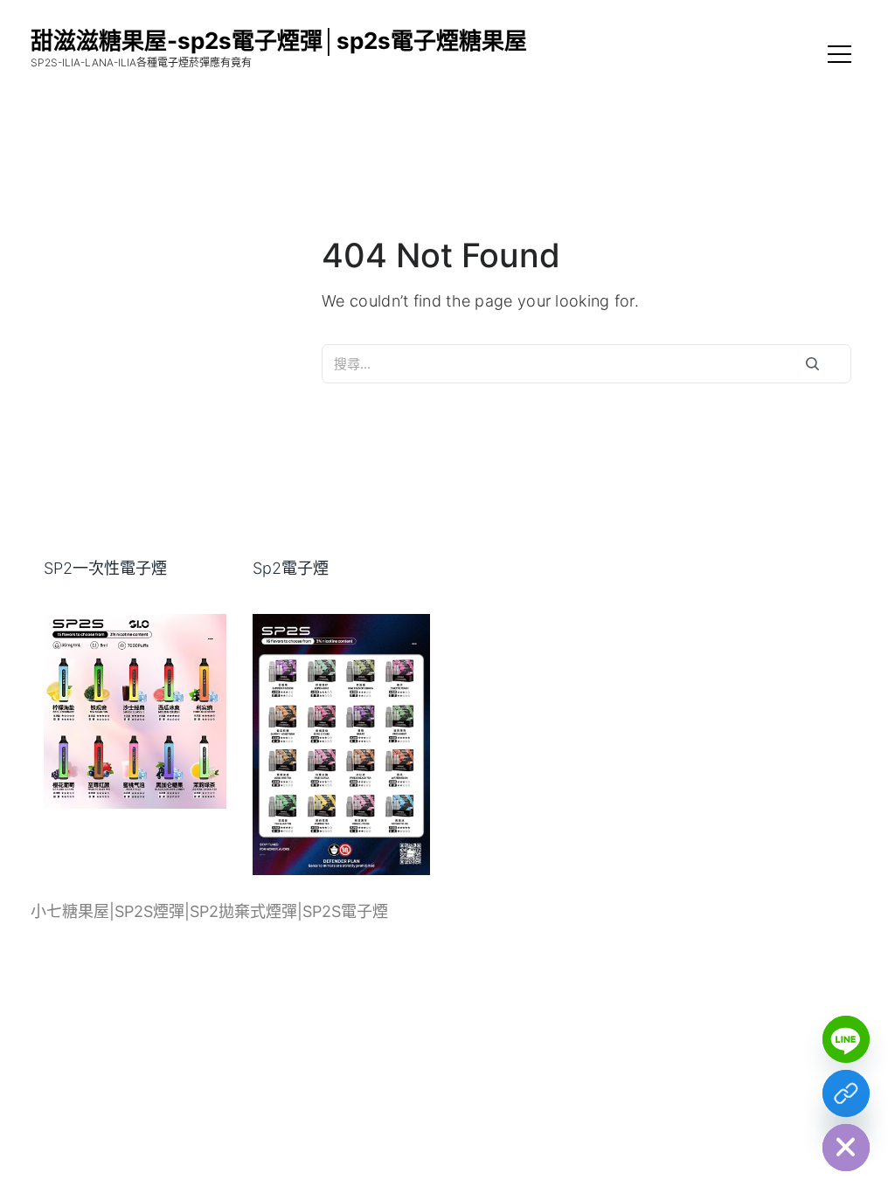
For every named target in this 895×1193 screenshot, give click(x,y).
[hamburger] (839, 56)
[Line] (846, 1039)
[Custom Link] (846, 1093)
